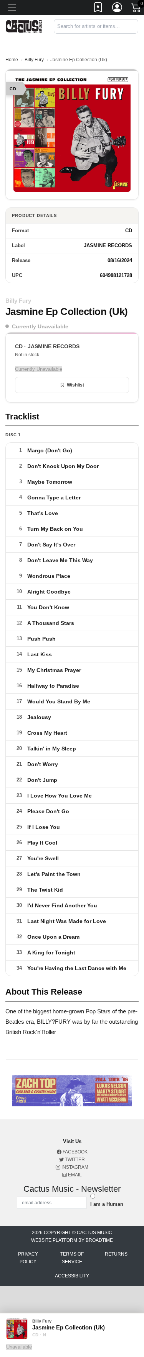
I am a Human (106, 1204)
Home (11, 59)
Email (74, 1175)
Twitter (74, 1159)
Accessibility (72, 1276)
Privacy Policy (28, 1257)
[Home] (24, 26)
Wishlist (75, 385)
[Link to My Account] (117, 9)
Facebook (74, 1152)
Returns (116, 1254)
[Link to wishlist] (98, 9)
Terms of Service (72, 1257)
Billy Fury (34, 59)
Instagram (74, 1167)
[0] (136, 9)
